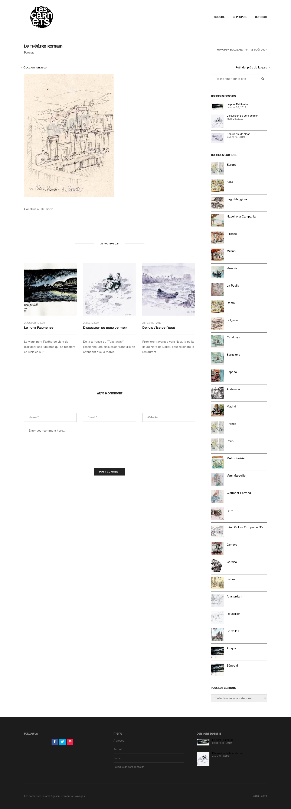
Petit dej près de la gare (251, 67)
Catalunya (233, 337)
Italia (230, 182)
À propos (239, 17)
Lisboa (231, 579)
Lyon (230, 510)
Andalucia (233, 389)
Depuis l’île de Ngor (158, 327)
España (232, 372)
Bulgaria (236, 49)
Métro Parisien (236, 458)
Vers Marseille (236, 475)
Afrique (231, 648)
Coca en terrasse (35, 67)
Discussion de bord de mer (105, 327)
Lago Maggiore (237, 199)
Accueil (219, 17)
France (231, 423)
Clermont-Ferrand (239, 492)
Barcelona (233, 354)
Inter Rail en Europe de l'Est (245, 527)
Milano (231, 251)
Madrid (231, 406)
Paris (230, 441)
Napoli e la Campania (241, 216)
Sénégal (232, 665)
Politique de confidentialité (129, 767)
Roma (231, 302)
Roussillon (234, 613)
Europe (222, 49)
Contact (261, 17)
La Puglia (233, 285)
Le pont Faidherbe (38, 327)
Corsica (232, 562)
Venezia (232, 268)
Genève (232, 544)
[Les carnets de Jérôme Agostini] (41, 17)
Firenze (232, 233)
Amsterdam (234, 596)
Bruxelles (233, 631)
